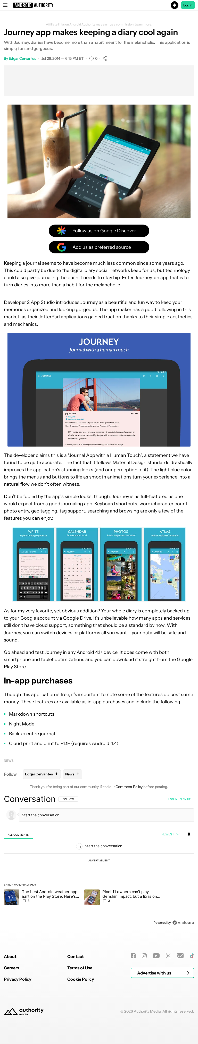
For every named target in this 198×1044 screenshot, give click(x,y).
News (9, 761)
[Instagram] (144, 955)
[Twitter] (168, 955)
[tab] (18, 834)
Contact (75, 956)
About (10, 956)
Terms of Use (79, 967)
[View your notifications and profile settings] (189, 834)
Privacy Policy (17, 979)
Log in (172, 799)
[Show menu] (5, 5)
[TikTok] (192, 955)
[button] (99, 5)
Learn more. (143, 24)
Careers (11, 967)
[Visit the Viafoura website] (183, 922)
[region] (99, 861)
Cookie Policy (80, 979)
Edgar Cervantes (22, 58)
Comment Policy (129, 786)
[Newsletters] (180, 955)
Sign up (185, 799)
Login (188, 5)
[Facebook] (133, 955)
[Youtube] (156, 955)
